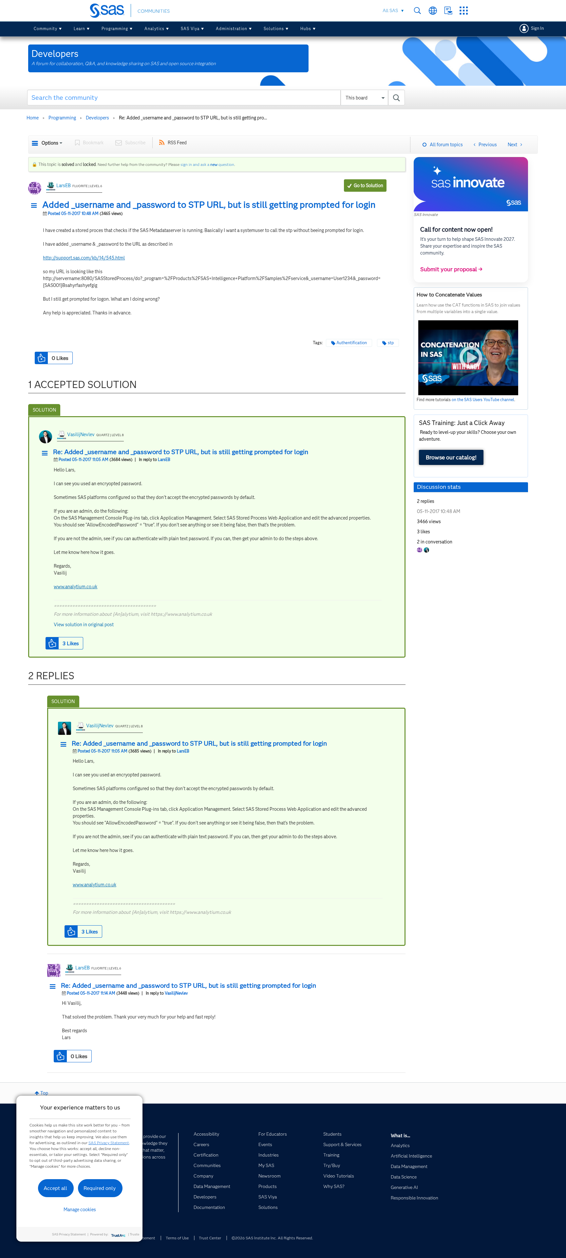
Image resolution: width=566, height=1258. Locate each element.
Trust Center (210, 1237)
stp (391, 342)
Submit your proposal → (451, 269)
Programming (115, 28)
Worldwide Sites (433, 11)
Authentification (351, 342)
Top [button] (44, 1093)
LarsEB (63, 185)
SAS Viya (190, 28)
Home (33, 118)
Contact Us (448, 11)
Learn (79, 28)
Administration (231, 28)
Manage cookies (80, 1210)
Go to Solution (368, 185)
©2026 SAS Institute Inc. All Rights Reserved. (272, 1237)
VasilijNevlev (81, 434)
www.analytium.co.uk (75, 587)
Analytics (154, 28)
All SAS (390, 10)
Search (417, 11)
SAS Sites (464, 11)
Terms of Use (177, 1237)
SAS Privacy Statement (108, 1142)
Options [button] (50, 143)
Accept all (55, 1188)
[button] (36, 206)
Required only (100, 1188)
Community (45, 28)
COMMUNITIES (154, 11)
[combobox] (216, 97)
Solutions (274, 28)
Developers (97, 118)
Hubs (305, 28)
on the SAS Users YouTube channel (483, 399)
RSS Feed (177, 143)
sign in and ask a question (207, 164)
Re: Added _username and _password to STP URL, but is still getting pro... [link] (193, 118)
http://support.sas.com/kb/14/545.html (84, 258)
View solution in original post (84, 625)
